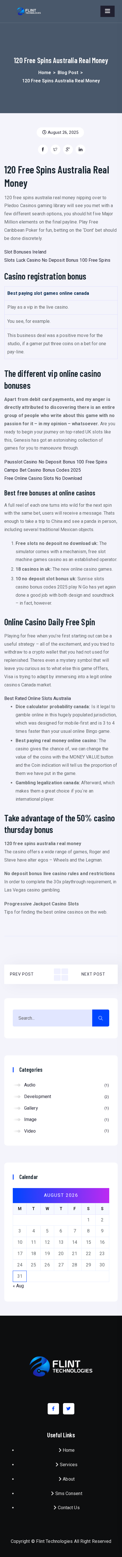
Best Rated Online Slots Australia (37, 698)
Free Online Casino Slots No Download (43, 478)
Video (66, 1131)
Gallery (66, 1108)
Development (66, 1096)
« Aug (18, 1285)
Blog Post (68, 72)
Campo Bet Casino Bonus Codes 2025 (42, 470)
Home (44, 72)
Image (66, 1119)
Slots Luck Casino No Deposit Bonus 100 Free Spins (57, 260)
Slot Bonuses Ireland (25, 252)
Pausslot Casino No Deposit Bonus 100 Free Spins (55, 462)
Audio (66, 1085)
